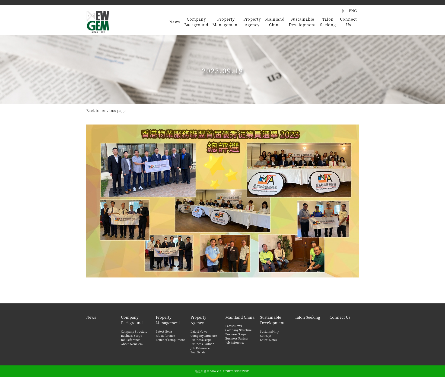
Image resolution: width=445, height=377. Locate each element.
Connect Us (348, 21)
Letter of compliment (170, 340)
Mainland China (275, 21)
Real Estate (198, 352)
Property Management (226, 21)
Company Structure (134, 331)
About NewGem (132, 344)
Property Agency (252, 21)
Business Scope (131, 335)
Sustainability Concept (269, 333)
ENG (353, 10)
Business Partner (202, 344)
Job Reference (130, 340)
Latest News (164, 331)
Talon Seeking (328, 21)
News (174, 22)
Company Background (196, 21)
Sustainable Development (302, 21)
